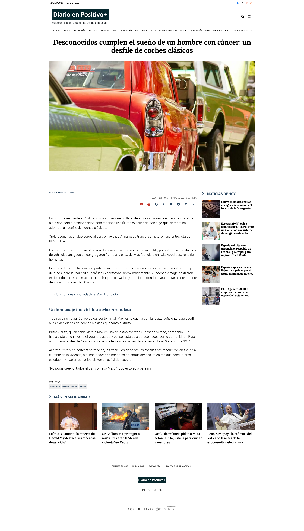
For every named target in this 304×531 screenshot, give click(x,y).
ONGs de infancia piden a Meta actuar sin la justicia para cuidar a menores (178, 438)
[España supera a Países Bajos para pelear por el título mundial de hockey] (211, 274)
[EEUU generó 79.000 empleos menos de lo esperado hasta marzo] (211, 296)
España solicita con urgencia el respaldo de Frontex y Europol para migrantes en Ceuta (236, 250)
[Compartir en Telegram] (178, 204)
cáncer (65, 386)
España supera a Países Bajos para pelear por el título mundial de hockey (237, 271)
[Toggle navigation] (249, 17)
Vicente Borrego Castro (63, 192)
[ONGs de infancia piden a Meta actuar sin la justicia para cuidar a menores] (178, 416)
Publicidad (138, 466)
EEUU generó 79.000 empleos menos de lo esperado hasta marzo (235, 292)
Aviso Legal (155, 466)
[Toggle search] (243, 17)
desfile (74, 386)
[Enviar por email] (141, 204)
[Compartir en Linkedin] (185, 204)
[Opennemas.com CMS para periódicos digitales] (152, 512)
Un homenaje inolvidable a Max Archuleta (87, 294)
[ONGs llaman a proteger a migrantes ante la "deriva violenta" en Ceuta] (125, 416)
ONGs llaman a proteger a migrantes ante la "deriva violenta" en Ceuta (121, 438)
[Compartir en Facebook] (156, 204)
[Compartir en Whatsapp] (193, 204)
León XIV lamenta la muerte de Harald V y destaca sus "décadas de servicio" (72, 438)
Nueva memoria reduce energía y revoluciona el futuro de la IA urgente (236, 205)
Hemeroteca (72, 3)
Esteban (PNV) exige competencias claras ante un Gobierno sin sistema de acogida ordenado (237, 228)
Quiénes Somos (120, 466)
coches (83, 386)
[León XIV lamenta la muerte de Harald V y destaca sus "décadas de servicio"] (73, 416)
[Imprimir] (149, 204)
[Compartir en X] (163, 204)
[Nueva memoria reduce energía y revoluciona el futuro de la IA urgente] (211, 209)
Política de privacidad (178, 466)
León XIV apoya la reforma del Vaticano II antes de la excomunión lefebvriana (229, 438)
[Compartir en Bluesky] (171, 204)
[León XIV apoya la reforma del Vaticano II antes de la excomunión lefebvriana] (231, 416)
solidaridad (55, 386)
